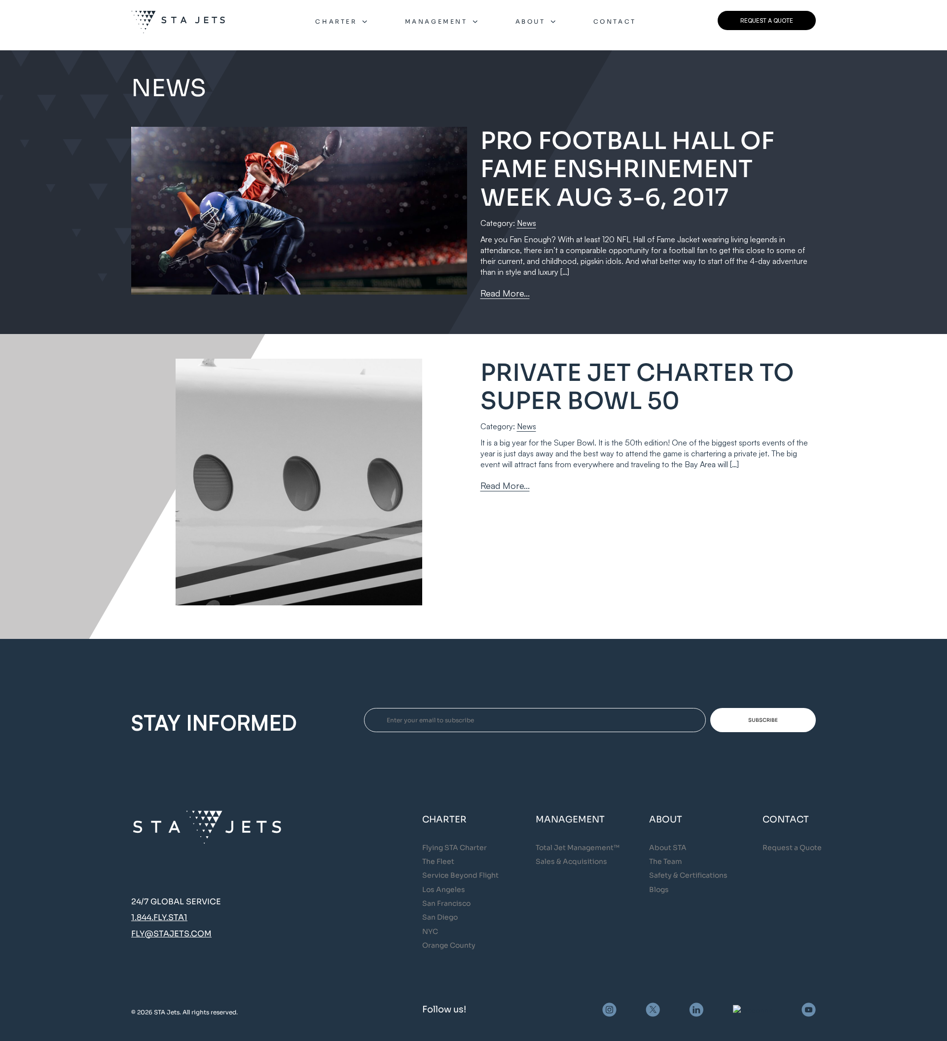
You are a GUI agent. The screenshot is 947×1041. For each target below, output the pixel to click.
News (526, 223)
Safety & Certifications (688, 875)
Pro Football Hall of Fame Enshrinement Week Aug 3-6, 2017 (627, 169)
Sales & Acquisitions (571, 861)
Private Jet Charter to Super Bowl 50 (637, 387)
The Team (665, 861)
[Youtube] (808, 1010)
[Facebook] (752, 1009)
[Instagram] (609, 1010)
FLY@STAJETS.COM (171, 934)
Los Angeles (443, 889)
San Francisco (446, 903)
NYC (430, 931)
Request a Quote (792, 847)
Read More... (505, 293)
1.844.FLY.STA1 (159, 917)
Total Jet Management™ (577, 847)
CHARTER (336, 21)
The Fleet (438, 861)
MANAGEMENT (436, 21)
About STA (668, 847)
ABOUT (530, 21)
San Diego (440, 917)
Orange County (448, 945)
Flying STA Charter (454, 847)
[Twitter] (653, 1010)
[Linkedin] (696, 1010)
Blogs (659, 889)
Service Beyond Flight (460, 875)
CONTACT (614, 21)
